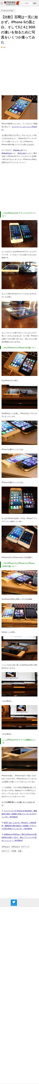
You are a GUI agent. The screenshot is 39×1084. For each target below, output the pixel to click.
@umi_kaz (21, 153)
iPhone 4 (6, 847)
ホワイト (6, 851)
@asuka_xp (17, 150)
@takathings (6, 153)
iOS (4, 47)
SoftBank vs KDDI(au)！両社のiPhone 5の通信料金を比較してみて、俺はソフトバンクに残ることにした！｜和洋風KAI (19, 837)
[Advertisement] (19, 72)
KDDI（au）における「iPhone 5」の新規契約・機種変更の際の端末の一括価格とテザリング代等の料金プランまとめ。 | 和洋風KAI (19, 825)
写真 (14, 851)
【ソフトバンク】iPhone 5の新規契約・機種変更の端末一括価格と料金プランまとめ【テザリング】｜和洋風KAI (19, 814)
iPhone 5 (16, 847)
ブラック (26, 847)
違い (21, 851)
